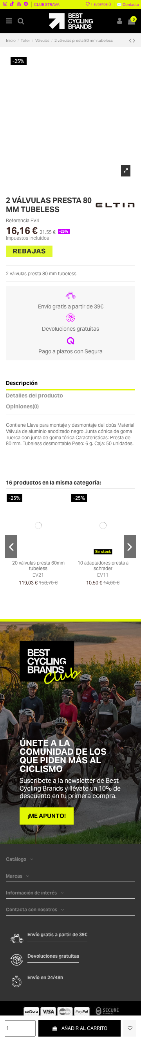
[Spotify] (26, 4)
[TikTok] (12, 4)
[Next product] (134, 40)
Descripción (22, 383)
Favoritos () (101, 4)
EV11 (102, 575)
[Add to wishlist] (129, 1028)
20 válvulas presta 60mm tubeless (38, 565)
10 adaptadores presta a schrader (103, 565)
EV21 (38, 575)
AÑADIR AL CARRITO (84, 1028)
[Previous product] (131, 40)
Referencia (17, 220)
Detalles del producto (34, 396)
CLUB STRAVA (47, 4)
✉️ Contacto (128, 4)
